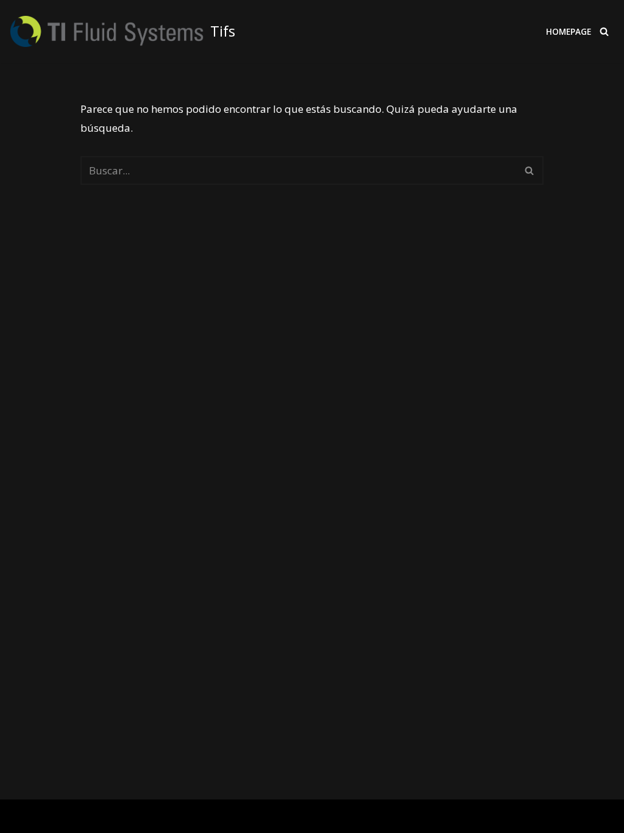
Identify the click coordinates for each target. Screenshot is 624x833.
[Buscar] (604, 31)
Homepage (568, 31)
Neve (21, 816)
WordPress (162, 816)
